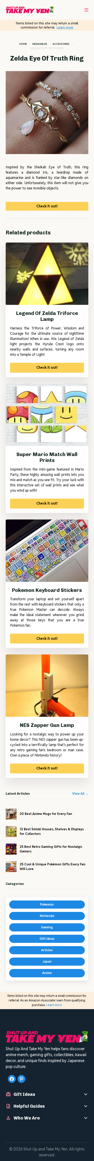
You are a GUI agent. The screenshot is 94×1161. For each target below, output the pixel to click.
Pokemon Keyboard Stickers (47, 590)
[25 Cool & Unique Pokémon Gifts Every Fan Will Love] (11, 866)
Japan (47, 961)
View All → (80, 794)
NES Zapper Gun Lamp (47, 725)
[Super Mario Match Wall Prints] (47, 415)
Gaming (47, 927)
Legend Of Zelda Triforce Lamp (47, 316)
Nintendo (47, 916)
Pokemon (47, 904)
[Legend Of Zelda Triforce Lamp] (47, 274)
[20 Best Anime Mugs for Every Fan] (11, 814)
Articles (47, 950)
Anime (47, 973)
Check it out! (46, 206)
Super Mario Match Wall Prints (46, 457)
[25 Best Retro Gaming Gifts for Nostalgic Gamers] (11, 849)
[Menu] (86, 10)
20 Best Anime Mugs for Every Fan (46, 814)
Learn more (65, 27)
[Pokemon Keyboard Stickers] (47, 550)
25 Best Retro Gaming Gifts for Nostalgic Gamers (51, 849)
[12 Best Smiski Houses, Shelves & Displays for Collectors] (11, 831)
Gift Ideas (47, 939)
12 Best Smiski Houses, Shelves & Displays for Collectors (52, 831)
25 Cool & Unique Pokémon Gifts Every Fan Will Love (52, 866)
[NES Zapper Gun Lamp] (47, 685)
